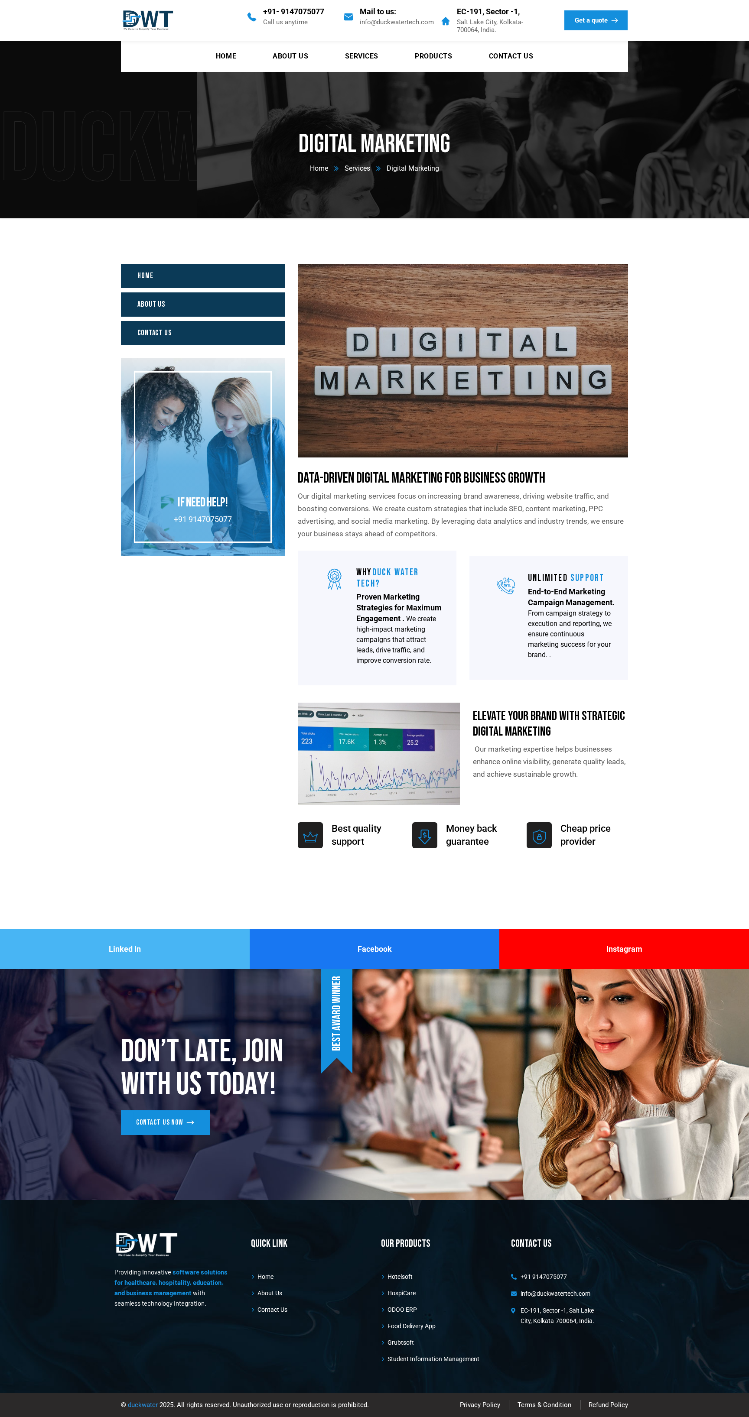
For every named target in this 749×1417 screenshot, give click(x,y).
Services (357, 168)
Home (319, 168)
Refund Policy (608, 1405)
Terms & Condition (544, 1405)
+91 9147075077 (203, 519)
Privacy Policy (480, 1405)
